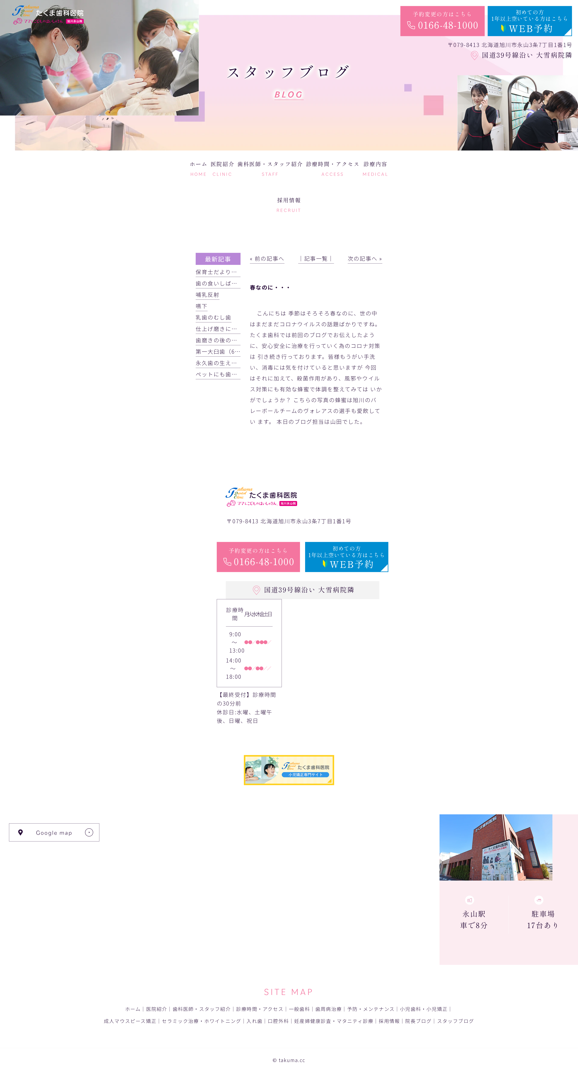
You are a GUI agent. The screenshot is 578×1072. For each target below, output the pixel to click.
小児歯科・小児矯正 (424, 1008)
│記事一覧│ (316, 258)
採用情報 (389, 1020)
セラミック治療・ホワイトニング (201, 1020)
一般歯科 (299, 1008)
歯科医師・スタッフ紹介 (202, 1008)
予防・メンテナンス (371, 1008)
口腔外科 (278, 1020)
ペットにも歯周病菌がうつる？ (237, 374)
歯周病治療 (328, 1008)
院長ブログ (418, 1020)
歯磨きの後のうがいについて (234, 340)
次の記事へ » (365, 258)
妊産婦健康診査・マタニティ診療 (333, 1020)
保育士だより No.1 (223, 272)
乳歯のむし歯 (214, 317)
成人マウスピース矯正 (130, 1020)
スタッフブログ (455, 1020)
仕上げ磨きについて (222, 328)
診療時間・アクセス (260, 1008)
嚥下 (202, 306)
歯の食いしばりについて (228, 283)
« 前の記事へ (267, 258)
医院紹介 (156, 1008)
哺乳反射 (207, 294)
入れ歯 (255, 1020)
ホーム (133, 1008)
